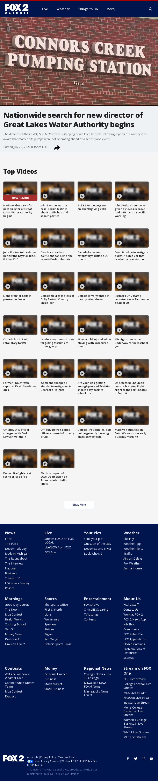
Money (50, 668)
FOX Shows (91, 604)
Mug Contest (13, 614)
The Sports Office (56, 604)
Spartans (50, 624)
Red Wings (51, 639)
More (110, 9)
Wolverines (51, 619)
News (10, 532)
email (151, 758)
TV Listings (91, 614)
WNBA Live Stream (136, 732)
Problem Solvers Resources (134, 651)
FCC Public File (133, 634)
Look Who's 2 (93, 553)
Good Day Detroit (17, 604)
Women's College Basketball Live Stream (135, 723)
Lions (48, 614)
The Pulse (11, 544)
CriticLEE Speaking (96, 609)
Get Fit (9, 629)
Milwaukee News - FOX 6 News (96, 684)
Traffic (127, 553)
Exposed (10, 696)
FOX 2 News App (134, 619)
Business (11, 573)
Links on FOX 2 (15, 644)
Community (131, 629)
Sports (50, 598)
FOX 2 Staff (130, 604)
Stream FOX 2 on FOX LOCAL (59, 540)
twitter (135, 758)
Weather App (132, 544)
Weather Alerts (133, 549)
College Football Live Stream (137, 686)
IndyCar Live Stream (136, 702)
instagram (143, 758)
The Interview (14, 563)
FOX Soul (50, 552)
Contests (90, 619)
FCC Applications (134, 639)
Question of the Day (97, 544)
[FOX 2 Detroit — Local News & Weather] (18, 9)
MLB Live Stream (134, 693)
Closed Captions (134, 644)
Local (8, 539)
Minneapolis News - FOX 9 (97, 693)
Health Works (14, 619)
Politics (9, 588)
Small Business (54, 689)
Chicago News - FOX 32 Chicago (97, 676)
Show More (79, 504)
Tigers (48, 634)
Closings (129, 539)
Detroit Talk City (16, 549)
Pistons (49, 629)
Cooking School (15, 624)
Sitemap (128, 658)
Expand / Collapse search (150, 9)
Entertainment (98, 598)
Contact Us (130, 609)
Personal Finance (55, 674)
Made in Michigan (16, 553)
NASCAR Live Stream (137, 698)
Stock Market (53, 684)
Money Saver (13, 634)
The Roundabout (16, 558)
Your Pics (92, 532)
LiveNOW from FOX (57, 547)
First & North (53, 609)
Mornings (13, 598)
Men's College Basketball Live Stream (133, 711)
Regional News (98, 668)
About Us (132, 598)
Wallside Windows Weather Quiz (17, 676)
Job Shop (129, 624)
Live (48, 532)
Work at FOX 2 (133, 614)
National (10, 568)
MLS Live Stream (134, 737)
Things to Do (13, 578)
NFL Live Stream (134, 679)
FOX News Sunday (17, 583)
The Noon (12, 609)
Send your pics (93, 539)
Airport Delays (132, 558)
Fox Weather (132, 563)
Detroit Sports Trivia (97, 549)
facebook (128, 758)
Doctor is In (13, 639)
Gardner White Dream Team (19, 684)
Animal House (132, 568)
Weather (131, 532)
